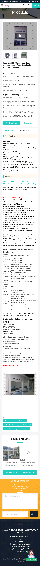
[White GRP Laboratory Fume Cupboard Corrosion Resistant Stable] (11, 453)
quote (36, 5)
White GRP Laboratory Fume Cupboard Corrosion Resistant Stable (11, 464)
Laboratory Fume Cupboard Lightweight (18, 425)
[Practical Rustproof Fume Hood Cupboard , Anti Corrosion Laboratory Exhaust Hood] (20, 36)
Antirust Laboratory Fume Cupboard (16, 429)
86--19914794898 (33, 1)
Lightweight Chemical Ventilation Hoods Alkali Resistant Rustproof (28, 464)
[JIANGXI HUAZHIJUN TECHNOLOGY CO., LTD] (9, 5)
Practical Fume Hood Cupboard (15, 421)
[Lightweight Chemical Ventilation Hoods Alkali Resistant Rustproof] (28, 453)
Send (33, 514)
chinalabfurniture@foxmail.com (12, 1)
